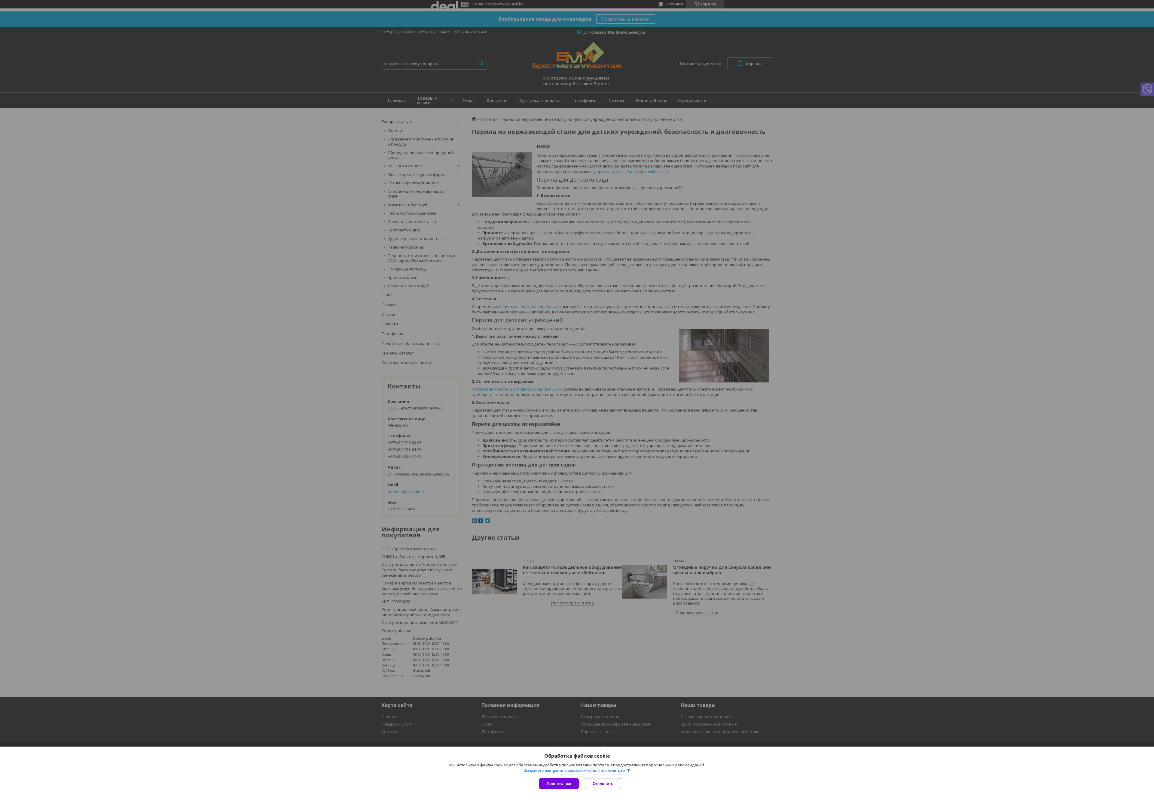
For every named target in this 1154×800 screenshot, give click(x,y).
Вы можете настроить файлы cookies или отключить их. (575, 770)
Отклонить (603, 783)
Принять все (559, 783)
